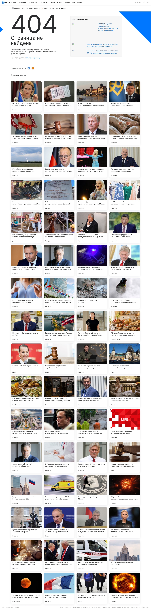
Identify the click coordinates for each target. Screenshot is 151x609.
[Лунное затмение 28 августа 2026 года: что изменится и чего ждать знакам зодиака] (26, 588)
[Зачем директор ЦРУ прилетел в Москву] (92, 490)
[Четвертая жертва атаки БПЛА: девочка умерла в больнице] (59, 490)
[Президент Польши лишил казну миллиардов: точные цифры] (26, 260)
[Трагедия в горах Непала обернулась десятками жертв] (92, 424)
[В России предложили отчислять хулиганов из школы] (92, 588)
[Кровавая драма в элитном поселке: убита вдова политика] (92, 260)
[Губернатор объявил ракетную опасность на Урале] (26, 522)
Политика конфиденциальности (101, 607)
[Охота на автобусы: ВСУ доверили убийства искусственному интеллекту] (26, 457)
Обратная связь (135, 607)
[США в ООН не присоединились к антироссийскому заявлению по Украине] (59, 293)
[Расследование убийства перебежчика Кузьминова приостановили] (59, 358)
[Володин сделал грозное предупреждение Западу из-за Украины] (92, 227)
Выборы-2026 (19, 8)
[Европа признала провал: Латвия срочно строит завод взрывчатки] (59, 326)
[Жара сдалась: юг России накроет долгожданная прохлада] (59, 227)
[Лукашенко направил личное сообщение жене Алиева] (124, 162)
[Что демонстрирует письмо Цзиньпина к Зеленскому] (124, 227)
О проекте (68, 607)
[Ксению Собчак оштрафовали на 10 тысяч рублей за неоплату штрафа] (26, 358)
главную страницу (33, 58)
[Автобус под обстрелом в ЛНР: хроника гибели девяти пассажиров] (92, 555)
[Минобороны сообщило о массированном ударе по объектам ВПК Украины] (26, 162)
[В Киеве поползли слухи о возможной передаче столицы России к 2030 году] (26, 424)
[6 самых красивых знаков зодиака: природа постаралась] (124, 391)
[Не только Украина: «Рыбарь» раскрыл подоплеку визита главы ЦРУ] (92, 358)
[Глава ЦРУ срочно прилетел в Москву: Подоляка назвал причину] (92, 391)
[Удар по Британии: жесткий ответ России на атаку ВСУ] (26, 490)
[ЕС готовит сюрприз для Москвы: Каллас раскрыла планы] (26, 96)
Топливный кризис (59, 8)
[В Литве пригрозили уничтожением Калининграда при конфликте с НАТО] (92, 96)
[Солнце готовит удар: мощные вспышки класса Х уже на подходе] (124, 588)
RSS (61, 607)
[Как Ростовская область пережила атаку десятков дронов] (124, 293)
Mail (3, 607)
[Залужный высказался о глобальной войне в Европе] (124, 96)
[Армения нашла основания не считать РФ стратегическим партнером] (59, 522)
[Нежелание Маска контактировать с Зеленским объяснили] (59, 424)
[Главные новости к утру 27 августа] (92, 293)
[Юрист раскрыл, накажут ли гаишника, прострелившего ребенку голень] (124, 457)
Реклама (17, 607)
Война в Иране (34, 8)
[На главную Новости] (10, 2)
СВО (46, 8)
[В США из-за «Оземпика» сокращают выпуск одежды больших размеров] (124, 195)
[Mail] (3, 2)
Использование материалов (120, 607)
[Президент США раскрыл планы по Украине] (26, 326)
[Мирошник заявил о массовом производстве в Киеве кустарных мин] (59, 260)
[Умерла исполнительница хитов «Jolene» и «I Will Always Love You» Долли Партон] (92, 162)
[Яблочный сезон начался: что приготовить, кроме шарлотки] (124, 326)
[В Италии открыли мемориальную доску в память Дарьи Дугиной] (59, 195)
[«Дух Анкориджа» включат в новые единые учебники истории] (59, 555)
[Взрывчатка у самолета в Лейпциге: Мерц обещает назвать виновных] (59, 162)
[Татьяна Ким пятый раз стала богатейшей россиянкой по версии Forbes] (92, 326)
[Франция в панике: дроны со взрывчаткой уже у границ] (59, 588)
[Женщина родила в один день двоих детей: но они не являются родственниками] (26, 129)
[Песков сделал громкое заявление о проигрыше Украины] (92, 129)
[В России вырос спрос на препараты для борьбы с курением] (26, 293)
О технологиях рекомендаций (81, 607)
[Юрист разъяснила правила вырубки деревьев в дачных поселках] (26, 555)
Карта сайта (145, 607)
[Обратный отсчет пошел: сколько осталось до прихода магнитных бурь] (124, 490)
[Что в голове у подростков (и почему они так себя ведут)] (26, 227)
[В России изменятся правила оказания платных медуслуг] (59, 457)
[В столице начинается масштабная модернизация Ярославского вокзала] (124, 358)
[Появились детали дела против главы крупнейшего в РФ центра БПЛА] (59, 129)
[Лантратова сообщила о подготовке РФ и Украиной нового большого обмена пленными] (124, 522)
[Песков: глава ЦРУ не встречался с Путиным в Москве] (92, 457)
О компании (9, 607)
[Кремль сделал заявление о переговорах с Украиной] (124, 260)
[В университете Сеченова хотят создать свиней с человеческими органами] (124, 129)
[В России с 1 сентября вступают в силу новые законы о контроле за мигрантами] (92, 522)
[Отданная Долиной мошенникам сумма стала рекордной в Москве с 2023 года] (92, 195)
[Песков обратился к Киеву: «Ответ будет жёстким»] (124, 424)
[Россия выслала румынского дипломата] (124, 555)
